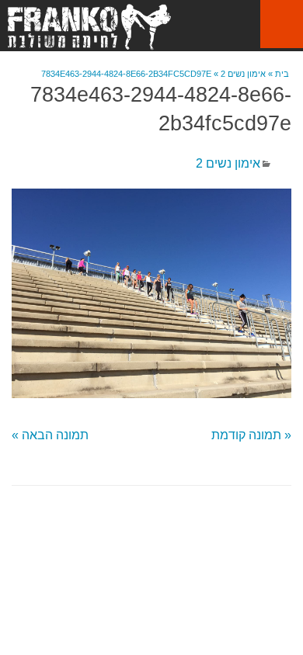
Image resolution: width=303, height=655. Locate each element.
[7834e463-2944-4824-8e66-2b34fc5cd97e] (151, 293)
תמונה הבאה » (50, 435)
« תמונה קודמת (251, 435)
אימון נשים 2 (243, 73)
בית (282, 73)
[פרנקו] (89, 26)
